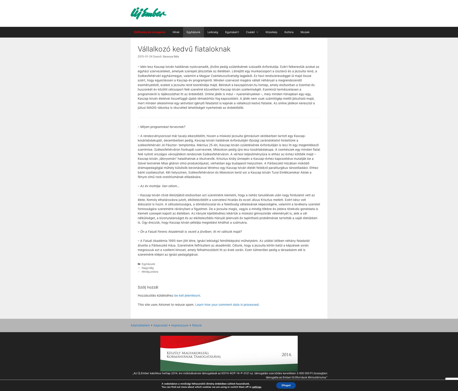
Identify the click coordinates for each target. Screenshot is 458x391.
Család (250, 32)
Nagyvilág (148, 267)
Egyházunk (193, 32)
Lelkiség (213, 32)
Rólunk (197, 325)
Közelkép (271, 32)
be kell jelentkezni (187, 295)
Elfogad (286, 385)
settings (256, 387)
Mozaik (305, 32)
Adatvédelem (140, 325)
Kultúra (288, 32)
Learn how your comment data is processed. (227, 304)
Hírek (176, 32)
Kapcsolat (161, 325)
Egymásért (232, 32)
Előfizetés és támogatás (149, 32)
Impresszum (180, 325)
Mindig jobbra (150, 271)
